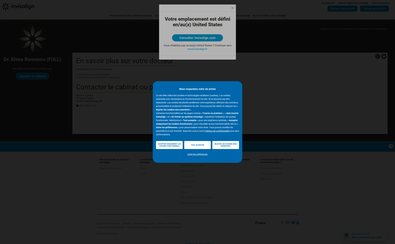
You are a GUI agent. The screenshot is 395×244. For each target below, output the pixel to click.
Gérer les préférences (197, 154)
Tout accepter (197, 145)
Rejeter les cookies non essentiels (226, 145)
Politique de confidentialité (217, 131)
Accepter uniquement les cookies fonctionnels (169, 145)
